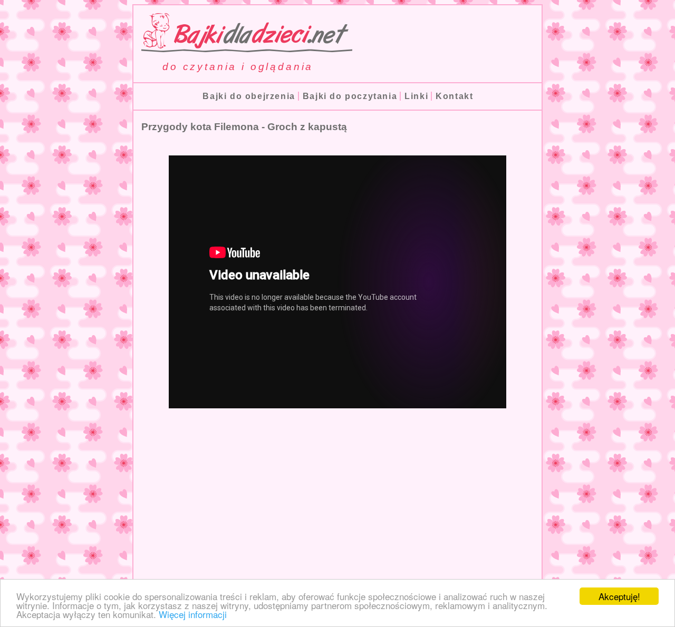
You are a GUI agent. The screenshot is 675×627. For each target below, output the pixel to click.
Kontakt (454, 96)
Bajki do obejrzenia (248, 96)
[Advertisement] (337, 509)
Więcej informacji (193, 614)
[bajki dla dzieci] (242, 48)
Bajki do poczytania (350, 96)
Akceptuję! (619, 596)
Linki (416, 96)
